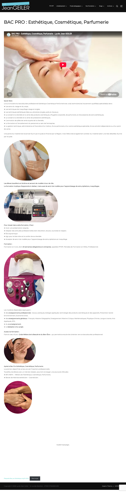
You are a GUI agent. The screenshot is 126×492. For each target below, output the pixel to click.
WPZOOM (118, 486)
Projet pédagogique (75, 6)
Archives (109, 6)
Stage (100, 6)
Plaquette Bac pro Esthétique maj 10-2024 (16, 478)
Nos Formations (90, 6)
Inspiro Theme (107, 486)
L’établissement (60, 6)
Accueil (51, 6)
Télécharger (35, 478)
